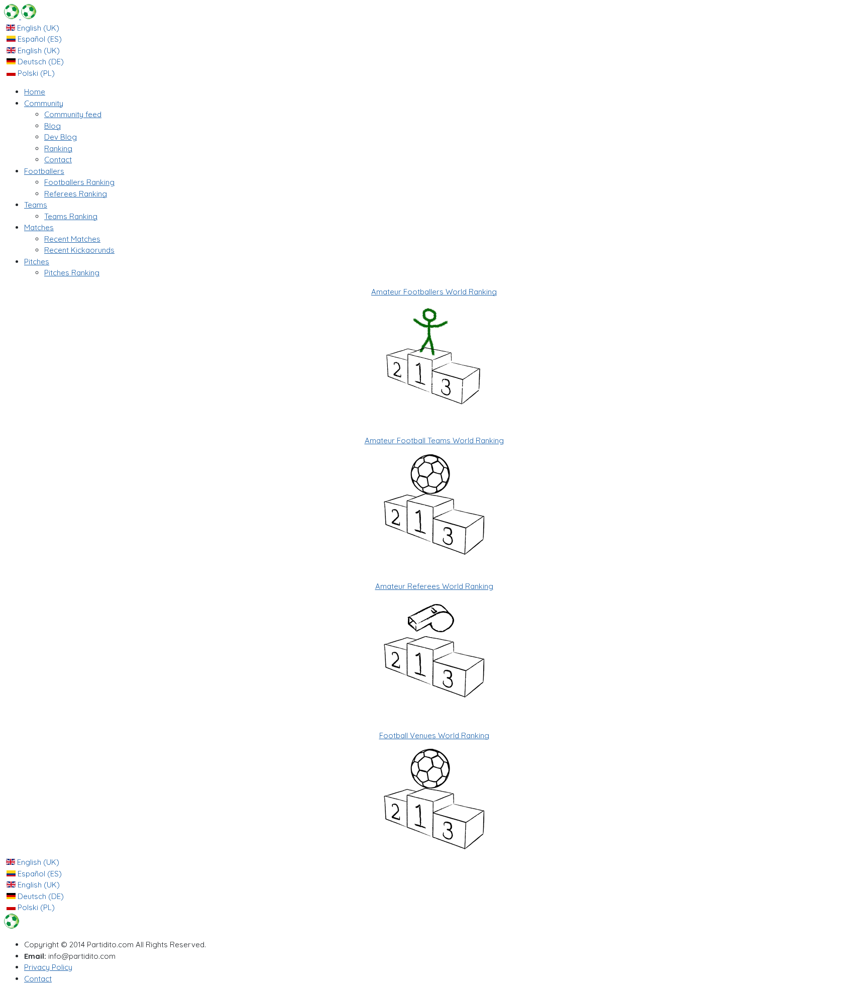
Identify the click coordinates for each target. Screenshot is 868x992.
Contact (38, 978)
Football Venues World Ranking (434, 735)
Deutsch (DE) (40, 61)
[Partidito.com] (20, 16)
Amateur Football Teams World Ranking (434, 440)
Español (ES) (39, 39)
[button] (43, 103)
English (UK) (37, 28)
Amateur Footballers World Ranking (434, 291)
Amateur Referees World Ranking (434, 586)
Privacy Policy (48, 967)
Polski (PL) (35, 73)
